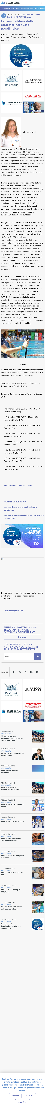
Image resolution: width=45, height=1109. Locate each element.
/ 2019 (15, 17)
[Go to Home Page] (24, 14)
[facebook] (14, 672)
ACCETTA (15, 1096)
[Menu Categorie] (41, 2)
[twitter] (25, 672)
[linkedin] (31, 672)
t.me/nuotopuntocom (13, 611)
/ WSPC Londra (24, 17)
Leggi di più (22, 1102)
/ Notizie (29, 14)
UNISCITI (23, 637)
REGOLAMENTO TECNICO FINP (18, 485)
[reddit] (20, 672)
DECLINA (29, 1096)
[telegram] (37, 672)
